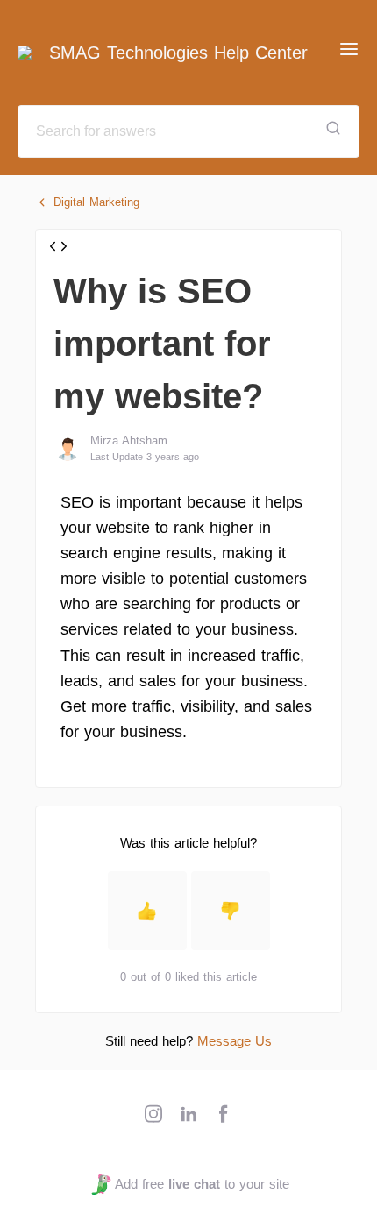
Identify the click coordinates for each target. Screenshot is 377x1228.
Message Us (234, 1040)
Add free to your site (201, 1183)
